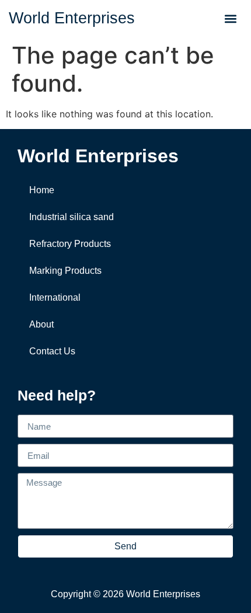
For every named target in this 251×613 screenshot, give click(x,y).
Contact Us (52, 351)
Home (41, 190)
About (41, 324)
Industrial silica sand (71, 217)
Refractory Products (70, 244)
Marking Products (65, 271)
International (55, 297)
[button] (230, 18)
